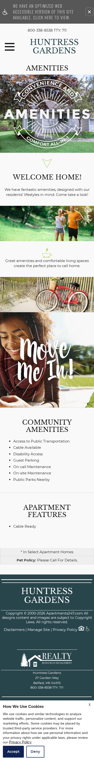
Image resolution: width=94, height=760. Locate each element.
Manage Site (38, 630)
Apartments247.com (64, 613)
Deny (35, 751)
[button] (89, 12)
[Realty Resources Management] (47, 659)
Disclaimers (14, 630)
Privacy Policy (65, 630)
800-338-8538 (47, 30)
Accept (13, 751)
